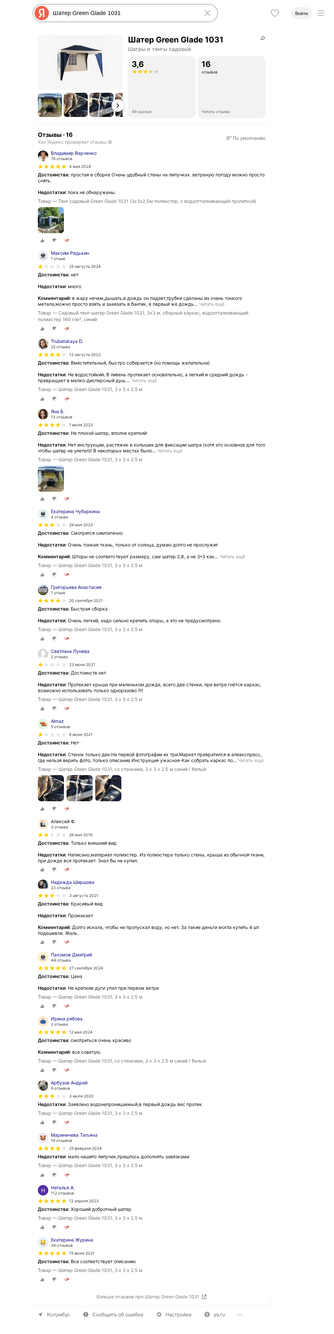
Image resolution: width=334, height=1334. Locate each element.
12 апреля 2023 (84, 1200)
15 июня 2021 (82, 1253)
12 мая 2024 (81, 1032)
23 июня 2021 (82, 664)
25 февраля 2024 (85, 1148)
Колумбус (58, 1314)
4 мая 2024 (80, 166)
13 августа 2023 (85, 354)
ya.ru (219, 1314)
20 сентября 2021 (86, 600)
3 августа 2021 (83, 895)
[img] (52, 166)
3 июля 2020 (81, 1096)
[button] (50, 105)
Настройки (178, 1314)
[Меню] (320, 13)
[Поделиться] (263, 38)
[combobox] (124, 13)
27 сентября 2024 (86, 968)
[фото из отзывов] (51, 220)
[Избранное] (275, 13)
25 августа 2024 (85, 266)
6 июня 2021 (81, 734)
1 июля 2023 (81, 424)
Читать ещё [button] (211, 304)
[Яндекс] (42, 13)
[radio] (42, 240)
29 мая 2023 (81, 524)
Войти (301, 13)
